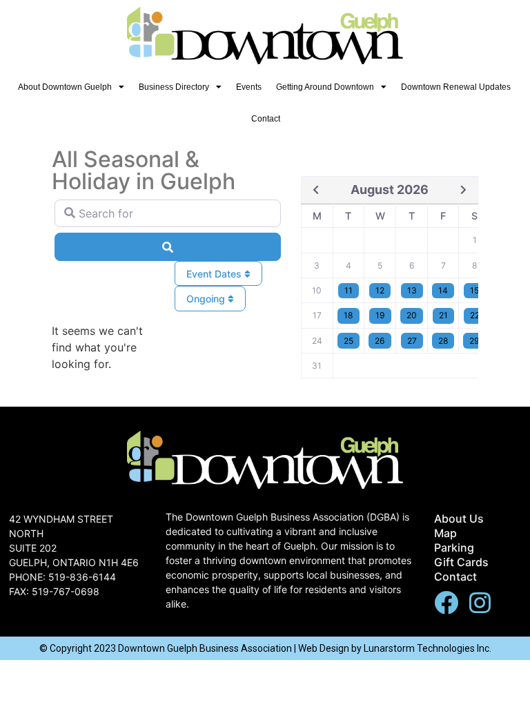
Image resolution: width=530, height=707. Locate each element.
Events (249, 87)
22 (475, 315)
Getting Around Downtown (325, 87)
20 (411, 315)
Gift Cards (461, 562)
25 (348, 341)
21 (443, 315)
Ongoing (207, 298)
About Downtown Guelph (65, 87)
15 (474, 290)
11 (348, 290)
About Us (459, 518)
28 (443, 341)
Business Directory (174, 87)
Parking (454, 547)
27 (412, 341)
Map (445, 533)
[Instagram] (480, 602)
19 (380, 315)
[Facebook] (446, 602)
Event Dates (215, 274)
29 (474, 341)
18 (348, 315)
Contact (265, 119)
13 (412, 290)
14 (443, 290)
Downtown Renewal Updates (456, 87)
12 (379, 290)
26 (380, 341)
